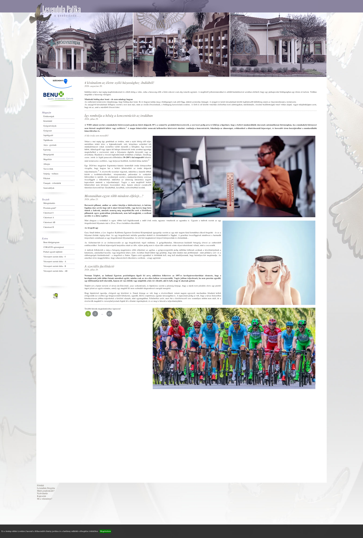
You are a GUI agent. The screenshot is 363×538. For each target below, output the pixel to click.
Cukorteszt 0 (12, 225)
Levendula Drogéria (15, 326)
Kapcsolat (10, 339)
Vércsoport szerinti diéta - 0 (18, 269)
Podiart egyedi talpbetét (16, 264)
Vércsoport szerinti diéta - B (18, 279)
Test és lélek (12, 181)
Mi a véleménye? (13, 344)
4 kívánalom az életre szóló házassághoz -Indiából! (39, 390)
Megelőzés (11, 172)
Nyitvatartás (11, 335)
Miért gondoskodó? (14, 330)
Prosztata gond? (13, 220)
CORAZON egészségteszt (17, 260)
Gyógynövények (13, 138)
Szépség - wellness (14, 186)
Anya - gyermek (13, 157)
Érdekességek (12, 129)
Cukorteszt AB (13, 235)
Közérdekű (11, 133)
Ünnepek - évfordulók (16, 196)
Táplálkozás (11, 153)
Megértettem (105, 531)
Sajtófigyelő (12, 148)
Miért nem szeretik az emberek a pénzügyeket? (36, 355)
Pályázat (10, 191)
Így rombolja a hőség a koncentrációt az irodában (38, 418)
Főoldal (9, 321)
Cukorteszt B (12, 239)
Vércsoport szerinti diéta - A (18, 274)
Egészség (10, 162)
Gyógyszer (11, 143)
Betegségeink (12, 167)
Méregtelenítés (13, 216)
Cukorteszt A (12, 230)
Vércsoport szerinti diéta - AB (19, 283)
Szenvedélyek (12, 200)
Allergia (10, 176)
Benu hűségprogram (15, 255)
